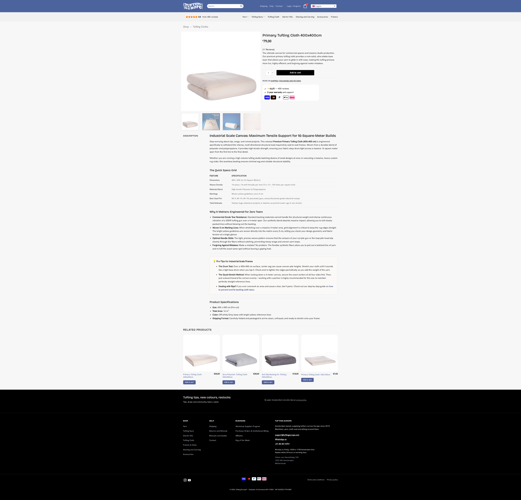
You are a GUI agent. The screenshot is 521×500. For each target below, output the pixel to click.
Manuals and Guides (218, 435)
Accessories (322, 17)
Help (271, 6)
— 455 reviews (278, 88)
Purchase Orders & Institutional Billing (252, 431)
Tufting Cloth (273, 17)
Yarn (244, 17)
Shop (186, 26)
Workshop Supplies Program (248, 426)
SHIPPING (274, 81)
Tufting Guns (257, 17)
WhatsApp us (281, 439)
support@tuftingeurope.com (287, 435)
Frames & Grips (190, 445)
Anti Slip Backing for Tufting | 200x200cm (274, 375)
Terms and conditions (315, 480)
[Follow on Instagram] (185, 480)
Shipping (263, 6)
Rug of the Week (243, 440)
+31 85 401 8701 (282, 444)
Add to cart (295, 72)
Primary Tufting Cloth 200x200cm (192, 375)
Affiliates (239, 435)
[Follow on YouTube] (189, 480)
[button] (294, 6)
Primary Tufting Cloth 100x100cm (315, 374)
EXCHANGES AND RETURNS (290, 81)
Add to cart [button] (189, 382)
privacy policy (301, 400)
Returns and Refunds (218, 431)
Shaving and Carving (305, 17)
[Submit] (241, 6)
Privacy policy (332, 480)
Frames (334, 17)
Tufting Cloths (200, 26)
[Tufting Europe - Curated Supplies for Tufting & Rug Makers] (193, 6)
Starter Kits (287, 17)
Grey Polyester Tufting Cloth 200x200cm (235, 375)
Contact (279, 6)
